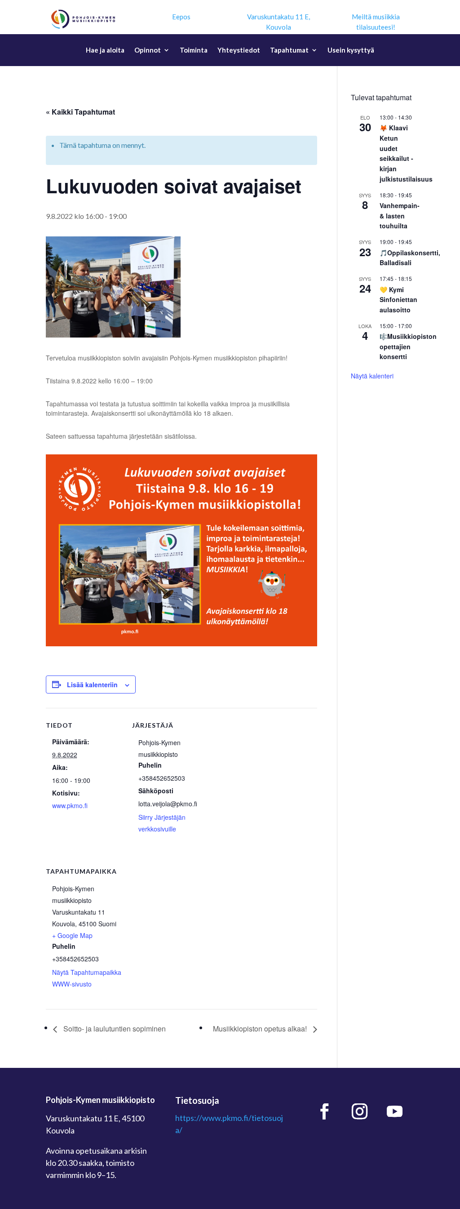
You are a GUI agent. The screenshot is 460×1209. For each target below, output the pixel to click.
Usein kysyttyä (350, 50)
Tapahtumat (289, 50)
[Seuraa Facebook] (324, 1111)
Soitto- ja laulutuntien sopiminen (114, 1028)
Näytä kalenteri (372, 375)
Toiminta (194, 50)
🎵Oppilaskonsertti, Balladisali (410, 257)
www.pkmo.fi (70, 805)
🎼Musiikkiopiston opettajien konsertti (408, 346)
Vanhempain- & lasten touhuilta (400, 215)
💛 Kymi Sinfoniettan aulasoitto (398, 299)
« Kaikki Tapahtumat (80, 112)
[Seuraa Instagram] (359, 1111)
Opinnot (147, 50)
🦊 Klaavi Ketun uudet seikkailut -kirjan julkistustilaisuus (406, 153)
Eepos (181, 17)
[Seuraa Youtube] (394, 1111)
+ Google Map (72, 935)
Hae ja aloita (105, 50)
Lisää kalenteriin (92, 684)
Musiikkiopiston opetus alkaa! (261, 1028)
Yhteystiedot (238, 50)
